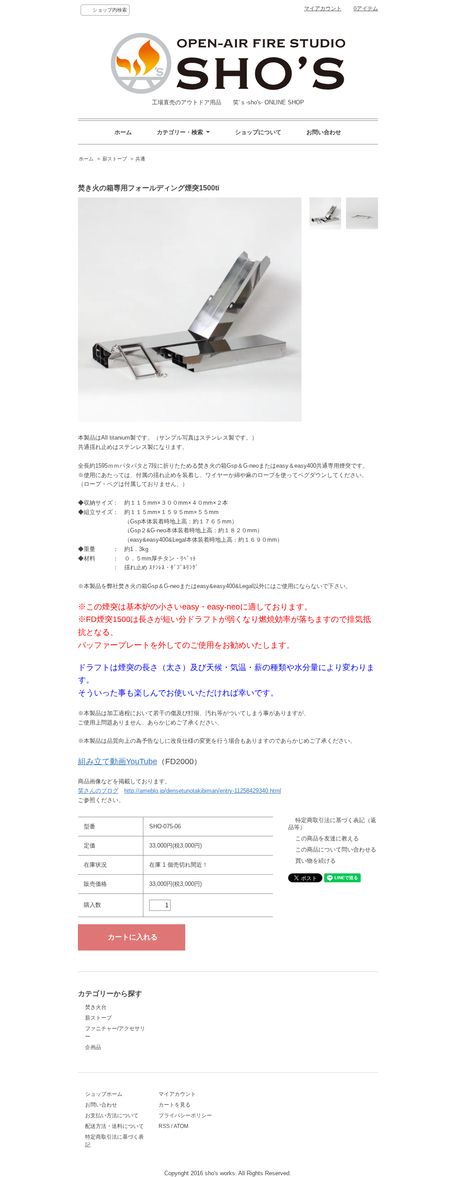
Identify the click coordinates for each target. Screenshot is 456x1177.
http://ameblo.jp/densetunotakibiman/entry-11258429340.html (202, 790)
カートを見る (175, 1105)
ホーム (123, 132)
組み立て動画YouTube (117, 761)
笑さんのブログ (98, 790)
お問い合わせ (323, 132)
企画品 (93, 1047)
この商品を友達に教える (327, 838)
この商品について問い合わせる (335, 849)
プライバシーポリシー (185, 1115)
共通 (140, 158)
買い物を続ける (315, 860)
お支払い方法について (111, 1115)
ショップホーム (103, 1094)
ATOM (181, 1126)
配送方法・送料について (114, 1126)
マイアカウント (323, 8)
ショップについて (258, 132)
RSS (164, 1126)
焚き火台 (95, 1007)
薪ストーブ (114, 158)
